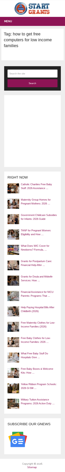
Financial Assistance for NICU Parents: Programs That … (37, 293)
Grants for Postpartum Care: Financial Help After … (36, 263)
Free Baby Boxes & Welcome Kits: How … (37, 370)
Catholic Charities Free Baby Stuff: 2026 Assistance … (36, 186)
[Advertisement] (32, 131)
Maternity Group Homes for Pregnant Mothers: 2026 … (36, 201)
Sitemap (32, 467)
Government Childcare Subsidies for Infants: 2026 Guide (39, 217)
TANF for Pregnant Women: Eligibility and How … (36, 232)
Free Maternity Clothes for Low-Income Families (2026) (38, 324)
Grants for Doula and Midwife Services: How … (36, 278)
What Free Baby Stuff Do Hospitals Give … (34, 355)
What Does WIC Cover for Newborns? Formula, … (35, 247)
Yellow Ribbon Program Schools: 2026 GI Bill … (38, 386)
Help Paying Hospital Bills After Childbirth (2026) (37, 309)
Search (32, 83)
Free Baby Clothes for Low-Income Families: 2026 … (36, 340)
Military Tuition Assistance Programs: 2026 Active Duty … (38, 401)
